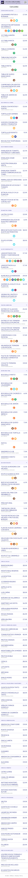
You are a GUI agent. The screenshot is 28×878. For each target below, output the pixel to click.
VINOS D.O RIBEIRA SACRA (8, 720)
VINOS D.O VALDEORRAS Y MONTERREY (11, 683)
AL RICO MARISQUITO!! (7, 249)
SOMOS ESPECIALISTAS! (7, 10)
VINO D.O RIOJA (5, 561)
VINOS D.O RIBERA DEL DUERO (9, 625)
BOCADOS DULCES (6, 462)
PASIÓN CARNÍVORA (6, 305)
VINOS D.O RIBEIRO (6, 767)
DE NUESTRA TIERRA (6, 210)
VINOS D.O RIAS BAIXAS (7, 797)
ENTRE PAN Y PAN (5, 370)
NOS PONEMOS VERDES (7, 146)
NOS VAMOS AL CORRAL (7, 102)
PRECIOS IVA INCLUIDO (7, 850)
